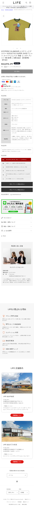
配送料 (5, 66)
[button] (3, 3)
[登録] (25, 475)
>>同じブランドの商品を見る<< (17, 184)
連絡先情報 (24, 504)
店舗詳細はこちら (17, 415)
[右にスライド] (20, 48)
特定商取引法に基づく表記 (14, 504)
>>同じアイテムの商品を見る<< (17, 190)
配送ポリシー (26, 501)
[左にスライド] (13, 48)
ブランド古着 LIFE (11, 499)
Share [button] (4, 236)
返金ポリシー (28, 499)
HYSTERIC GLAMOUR (9, 9)
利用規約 (20, 501)
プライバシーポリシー (11, 501)
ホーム (2, 9)
